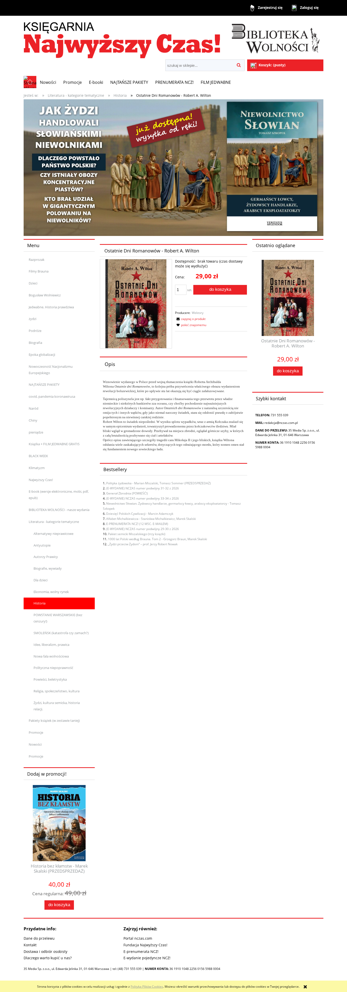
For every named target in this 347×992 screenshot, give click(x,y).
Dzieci (33, 283)
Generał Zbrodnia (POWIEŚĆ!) (127, 493)
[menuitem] (48, 82)
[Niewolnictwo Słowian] (173, 167)
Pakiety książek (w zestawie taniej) (54, 720)
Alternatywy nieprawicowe (53, 533)
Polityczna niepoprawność (53, 667)
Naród (33, 408)
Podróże (35, 330)
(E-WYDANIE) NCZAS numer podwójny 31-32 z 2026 (142, 488)
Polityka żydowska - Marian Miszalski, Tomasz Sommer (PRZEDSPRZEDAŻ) (158, 483)
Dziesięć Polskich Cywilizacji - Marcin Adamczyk (139, 513)
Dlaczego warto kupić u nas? (48, 957)
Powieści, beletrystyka (50, 679)
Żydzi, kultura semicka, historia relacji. (57, 705)
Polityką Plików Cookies (147, 986)
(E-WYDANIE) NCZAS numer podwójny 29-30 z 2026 (142, 529)
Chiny (33, 420)
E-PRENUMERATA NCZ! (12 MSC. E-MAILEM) (137, 524)
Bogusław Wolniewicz (45, 295)
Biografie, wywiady (48, 568)
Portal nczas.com (137, 938)
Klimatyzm (37, 468)
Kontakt (30, 944)
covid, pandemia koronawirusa (52, 396)
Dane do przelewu (39, 938)
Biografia (35, 342)
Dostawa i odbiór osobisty (45, 951)
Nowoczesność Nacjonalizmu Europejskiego (51, 369)
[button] (190, 319)
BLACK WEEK (38, 456)
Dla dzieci (41, 580)
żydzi (32, 318)
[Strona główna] (173, 38)
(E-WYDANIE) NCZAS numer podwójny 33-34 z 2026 (142, 498)
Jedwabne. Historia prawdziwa (51, 307)
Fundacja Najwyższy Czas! (145, 944)
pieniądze (36, 432)
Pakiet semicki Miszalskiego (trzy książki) (136, 534)
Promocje (36, 732)
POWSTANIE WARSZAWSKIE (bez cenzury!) (58, 618)
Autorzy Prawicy (46, 556)
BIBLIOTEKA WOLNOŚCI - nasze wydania (59, 509)
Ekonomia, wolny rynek (51, 591)
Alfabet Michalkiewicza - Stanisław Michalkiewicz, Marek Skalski (151, 519)
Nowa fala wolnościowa (51, 656)
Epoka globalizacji (42, 354)
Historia (39, 603)
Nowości (35, 744)
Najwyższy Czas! (41, 479)
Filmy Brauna (39, 271)
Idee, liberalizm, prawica (51, 644)
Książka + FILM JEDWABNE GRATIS (54, 444)
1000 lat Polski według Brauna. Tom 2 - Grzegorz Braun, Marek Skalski (157, 539)
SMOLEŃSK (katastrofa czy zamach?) (61, 633)
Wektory (197, 313)
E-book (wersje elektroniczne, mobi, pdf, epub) (59, 494)
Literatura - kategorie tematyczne (54, 521)
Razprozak (36, 259)
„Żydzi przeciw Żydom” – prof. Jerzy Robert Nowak (143, 544)
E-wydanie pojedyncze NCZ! (146, 957)
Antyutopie (42, 545)
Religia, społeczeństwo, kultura (57, 691)
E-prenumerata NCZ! (141, 951)
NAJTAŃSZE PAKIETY (44, 384)
